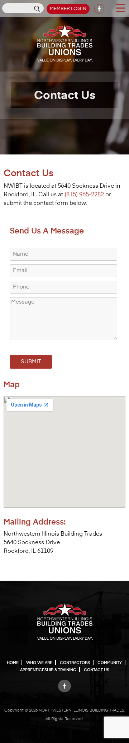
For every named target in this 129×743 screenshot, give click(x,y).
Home (13, 663)
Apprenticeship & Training (48, 670)
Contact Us (96, 670)
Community (109, 663)
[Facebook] (64, 684)
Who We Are (39, 663)
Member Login (68, 8)
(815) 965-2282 (84, 195)
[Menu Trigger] (120, 7)
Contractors (75, 663)
